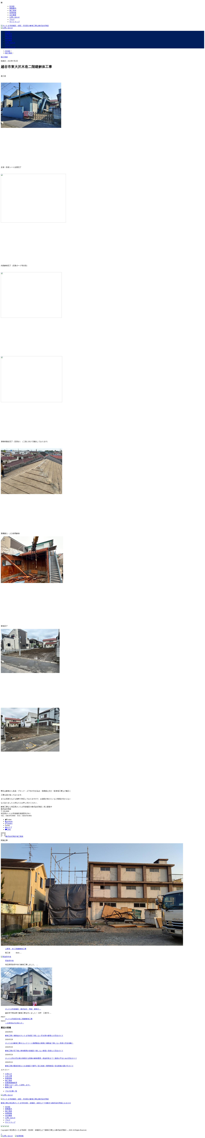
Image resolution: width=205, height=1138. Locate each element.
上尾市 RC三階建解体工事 (15, 949)
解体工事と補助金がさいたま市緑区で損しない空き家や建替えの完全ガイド (34, 1035)
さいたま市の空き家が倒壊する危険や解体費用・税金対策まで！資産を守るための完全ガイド (41, 1058)
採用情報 (12, 13)
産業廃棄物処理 (11, 1083)
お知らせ (8, 1074)
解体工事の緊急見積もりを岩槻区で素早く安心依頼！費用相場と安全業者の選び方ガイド (39, 1066)
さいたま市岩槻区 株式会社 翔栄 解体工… (23, 1009)
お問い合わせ (14, 17)
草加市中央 (9, 961)
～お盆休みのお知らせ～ (14, 1023)
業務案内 (12, 8)
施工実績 (12, 10)
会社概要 (12, 15)
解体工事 (8, 1087)
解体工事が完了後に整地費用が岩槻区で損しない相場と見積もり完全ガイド (34, 1051)
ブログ (12, 19)
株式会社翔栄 (11, 836)
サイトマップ (14, 22)
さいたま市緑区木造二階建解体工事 (18, 1019)
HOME (12, 6)
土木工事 (8, 1076)
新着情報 (8, 1078)
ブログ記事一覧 (11, 1091)
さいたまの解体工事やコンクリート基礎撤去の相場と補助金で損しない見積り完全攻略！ (39, 1043)
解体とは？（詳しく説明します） (18, 1085)
